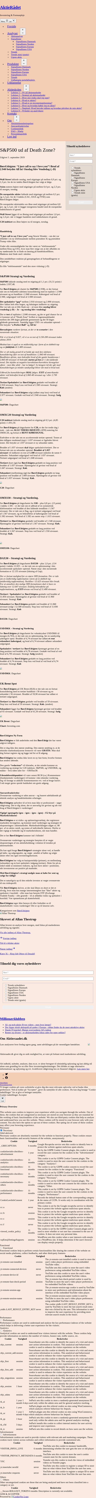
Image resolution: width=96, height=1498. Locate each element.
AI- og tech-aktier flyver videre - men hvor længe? (28, 1024)
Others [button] (3, 1477)
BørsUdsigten (23, 910)
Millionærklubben (12, 1019)
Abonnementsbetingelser (22, 123)
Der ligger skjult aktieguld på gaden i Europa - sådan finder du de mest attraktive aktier (44, 1027)
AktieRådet (10, 7)
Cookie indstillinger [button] (9, 1095)
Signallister (16, 39)
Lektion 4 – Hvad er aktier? (23, 100)
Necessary (7, 1130)
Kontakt (12, 113)
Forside (11, 26)
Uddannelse (14, 82)
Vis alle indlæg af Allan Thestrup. (15, 932)
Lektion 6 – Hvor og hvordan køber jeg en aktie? (33, 105)
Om (9, 120)
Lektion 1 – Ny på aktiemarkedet (26, 92)
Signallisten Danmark (26, 41)
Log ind (11, 136)
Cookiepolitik (17, 128)
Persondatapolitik (19, 134)
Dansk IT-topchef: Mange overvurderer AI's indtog (28, 1030)
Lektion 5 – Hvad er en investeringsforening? (31, 103)
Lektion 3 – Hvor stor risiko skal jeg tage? (30, 98)
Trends (14, 52)
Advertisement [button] (6, 1432)
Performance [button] (6, 1317)
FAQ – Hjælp (17, 131)
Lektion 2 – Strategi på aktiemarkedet (28, 95)
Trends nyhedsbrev (76, 169)
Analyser (12, 33)
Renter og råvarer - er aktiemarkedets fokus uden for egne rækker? (35, 1032)
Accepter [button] (23, 1095)
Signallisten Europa (25, 46)
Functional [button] (5, 1245)
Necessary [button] (4, 1128)
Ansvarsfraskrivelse (20, 126)
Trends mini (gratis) (20, 54)
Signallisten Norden (25, 44)
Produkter (13, 63)
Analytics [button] (4, 1328)
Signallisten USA (24, 49)
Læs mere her (83, 1069)
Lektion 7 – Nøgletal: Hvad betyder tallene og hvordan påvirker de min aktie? (46, 108)
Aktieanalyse (17, 36)
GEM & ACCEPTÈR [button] (9, 1494)
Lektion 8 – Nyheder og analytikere (27, 111)
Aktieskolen (14, 89)
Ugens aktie (16, 57)
